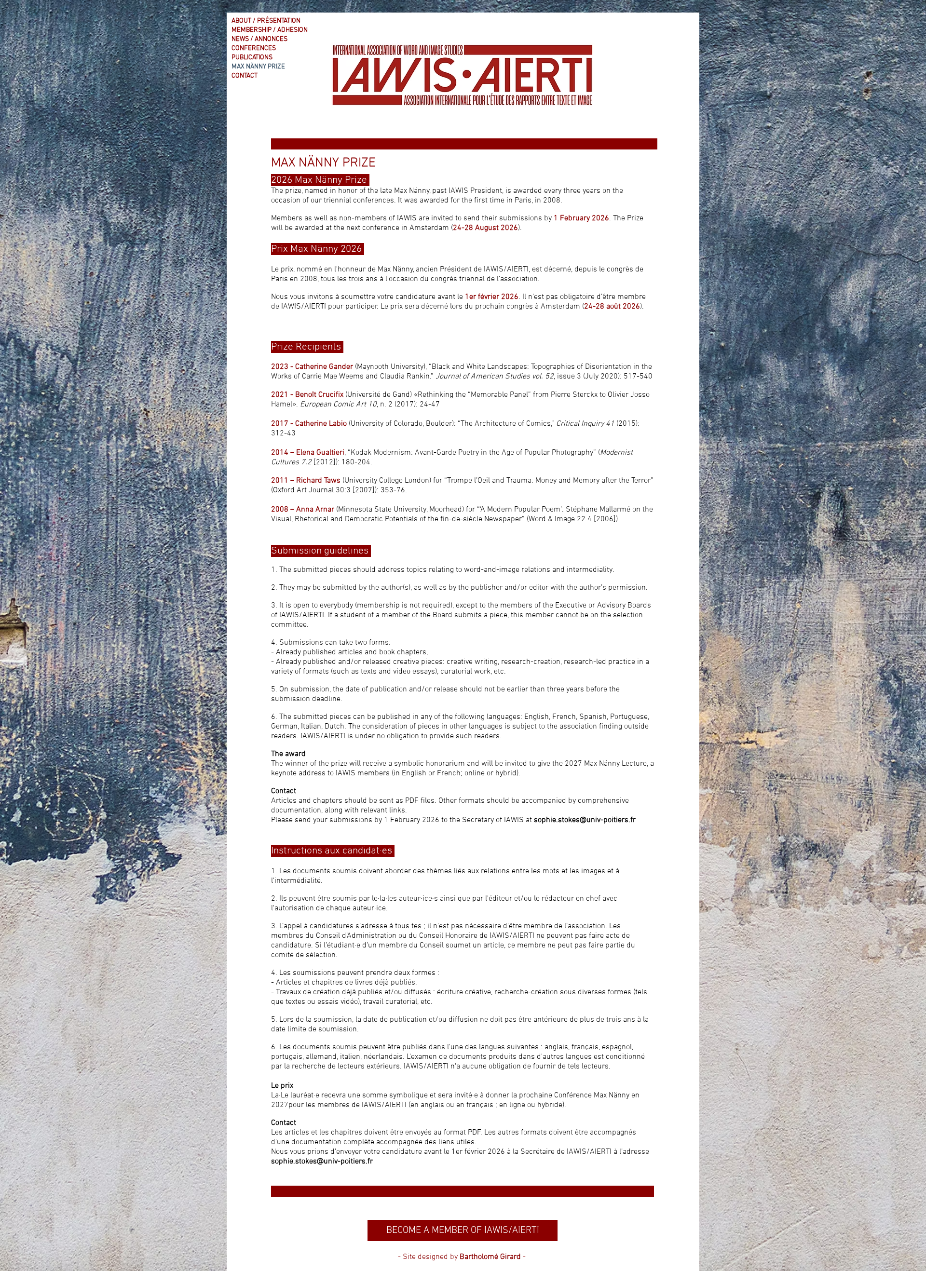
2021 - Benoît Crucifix (307, 395)
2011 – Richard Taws (305, 481)
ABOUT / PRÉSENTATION (266, 21)
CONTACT (245, 76)
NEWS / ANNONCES (259, 39)
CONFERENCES (254, 48)
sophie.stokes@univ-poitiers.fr (585, 820)
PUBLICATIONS (252, 58)
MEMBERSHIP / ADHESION (270, 30)
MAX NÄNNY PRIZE (258, 67)
